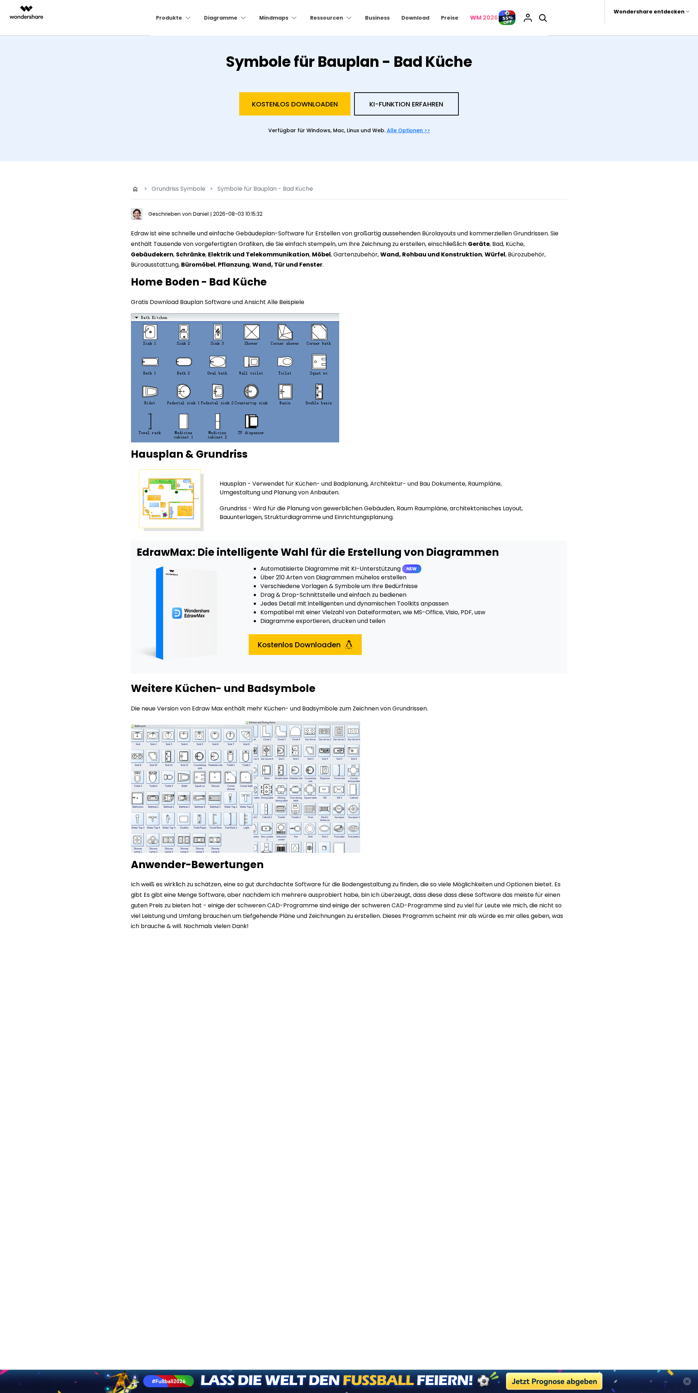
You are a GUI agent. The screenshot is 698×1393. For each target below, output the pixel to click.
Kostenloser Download (349, 767)
